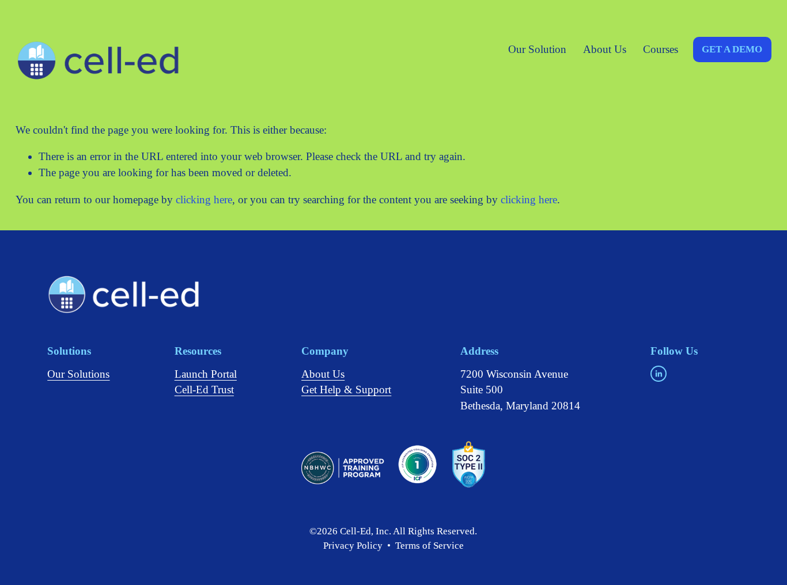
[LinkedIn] (658, 374)
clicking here (204, 199)
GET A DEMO (732, 49)
